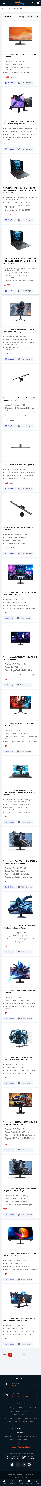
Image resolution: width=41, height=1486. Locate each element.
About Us (33, 1408)
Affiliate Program (11, 1408)
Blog (15, 1421)
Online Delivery (14, 1411)
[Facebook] (18, 1464)
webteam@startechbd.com (20, 1447)
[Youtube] (23, 1464)
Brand (8, 8)
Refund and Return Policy (13, 1418)
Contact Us (23, 1421)
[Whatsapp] (12, 1464)
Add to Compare (25, 83)
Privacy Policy (27, 1411)
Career (8, 1421)
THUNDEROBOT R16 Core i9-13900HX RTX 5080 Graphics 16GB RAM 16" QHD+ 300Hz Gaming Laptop (19, 190)
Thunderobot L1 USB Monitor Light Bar (18, 465)
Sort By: (22, 17)
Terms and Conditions (20, 1415)
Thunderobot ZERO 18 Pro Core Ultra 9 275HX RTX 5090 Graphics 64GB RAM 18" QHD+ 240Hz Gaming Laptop (19, 792)
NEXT (25, 1354)
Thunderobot (17, 8)
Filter (7, 16)
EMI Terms (23, 1408)
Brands (32, 1421)
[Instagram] (29, 1464)
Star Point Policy (31, 1418)
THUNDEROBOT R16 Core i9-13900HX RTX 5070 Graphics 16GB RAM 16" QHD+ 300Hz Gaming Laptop (19, 261)
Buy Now (9, 83)
